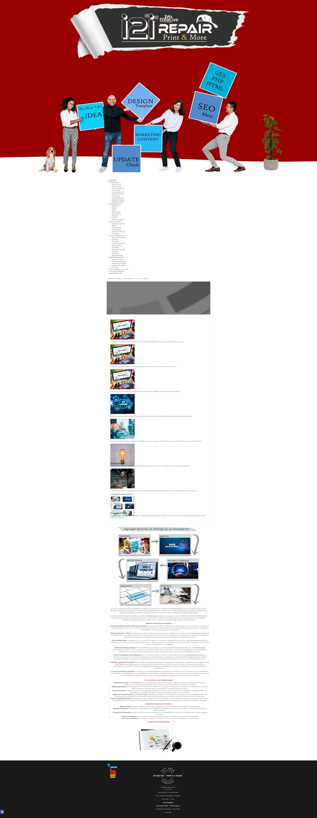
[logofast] (158, 30)
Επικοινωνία (165, 799)
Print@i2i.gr (176, 796)
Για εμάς (172, 799)
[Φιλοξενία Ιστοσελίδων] (122, 404)
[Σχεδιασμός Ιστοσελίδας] (122, 329)
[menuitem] (112, 180)
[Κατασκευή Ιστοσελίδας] (122, 505)
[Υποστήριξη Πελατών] (122, 455)
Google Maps (168, 812)
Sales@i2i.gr (169, 796)
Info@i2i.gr (162, 796)
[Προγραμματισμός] (122, 478)
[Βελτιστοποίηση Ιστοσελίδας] (122, 379)
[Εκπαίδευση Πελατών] (122, 428)
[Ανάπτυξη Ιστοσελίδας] (122, 354)
